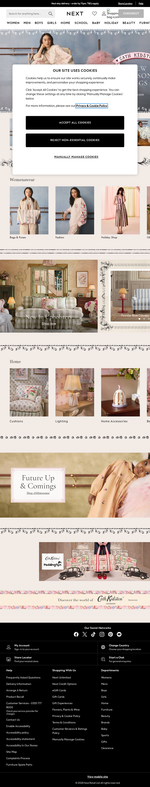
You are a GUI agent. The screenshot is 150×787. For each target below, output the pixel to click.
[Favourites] (94, 13)
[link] (104, 13)
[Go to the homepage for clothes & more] (75, 14)
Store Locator (125, 3)
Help (141, 3)
